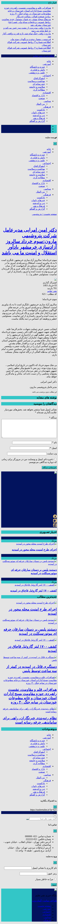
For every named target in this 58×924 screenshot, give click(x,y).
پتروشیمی (37, 214)
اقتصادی (47, 92)
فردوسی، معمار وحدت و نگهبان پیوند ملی (30, 39)
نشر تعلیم (52, 291)
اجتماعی (47, 75)
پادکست (41, 109)
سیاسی (47, 101)
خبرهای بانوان (38, 112)
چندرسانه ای (39, 84)
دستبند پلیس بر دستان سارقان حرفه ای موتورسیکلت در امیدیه (34, 571)
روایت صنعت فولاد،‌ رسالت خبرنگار (33, 16)
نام (54, 442)
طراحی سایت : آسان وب (44, 900)
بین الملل (40, 104)
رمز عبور (52, 873)
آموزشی (47, 64)
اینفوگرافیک (39, 78)
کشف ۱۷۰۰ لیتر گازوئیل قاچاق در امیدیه (33, 590)
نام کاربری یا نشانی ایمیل (44, 868)
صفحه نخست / (49, 214)
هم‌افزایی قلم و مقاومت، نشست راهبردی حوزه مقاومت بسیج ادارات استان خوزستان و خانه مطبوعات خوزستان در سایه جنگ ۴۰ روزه (27, 11)
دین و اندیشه (39, 115)
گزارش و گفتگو (37, 121)
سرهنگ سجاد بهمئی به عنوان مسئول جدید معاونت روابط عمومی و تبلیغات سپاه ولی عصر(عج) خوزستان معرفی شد (26, 22)
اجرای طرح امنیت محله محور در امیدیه (34, 549)
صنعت (42, 98)
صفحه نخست (44, 906)
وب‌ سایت (52, 453)
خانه (49, 61)
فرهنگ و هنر (39, 118)
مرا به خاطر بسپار (44, 879)
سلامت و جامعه (37, 87)
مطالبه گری (39, 89)
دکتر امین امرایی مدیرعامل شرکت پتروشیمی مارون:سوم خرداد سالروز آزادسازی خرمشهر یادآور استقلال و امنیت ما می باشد (29, 241)
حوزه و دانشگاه (37, 67)
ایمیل (53, 448)
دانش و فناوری (37, 69)
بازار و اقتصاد (38, 95)
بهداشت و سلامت (36, 81)
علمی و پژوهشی (37, 72)
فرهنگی (47, 107)
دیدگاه (53, 417)
